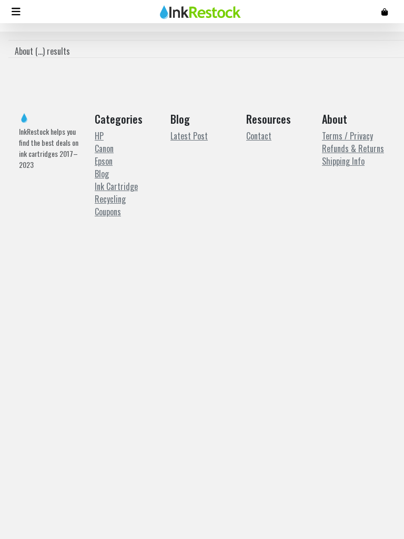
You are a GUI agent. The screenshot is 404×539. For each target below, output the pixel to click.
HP (99, 135)
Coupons (108, 211)
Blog (102, 173)
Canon (104, 148)
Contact (258, 135)
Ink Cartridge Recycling (116, 192)
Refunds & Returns (353, 148)
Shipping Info (343, 161)
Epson (104, 161)
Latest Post (189, 135)
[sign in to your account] (384, 11)
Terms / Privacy (347, 135)
